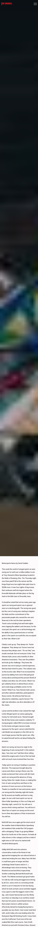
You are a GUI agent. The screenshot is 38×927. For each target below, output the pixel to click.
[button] (35, 4)
